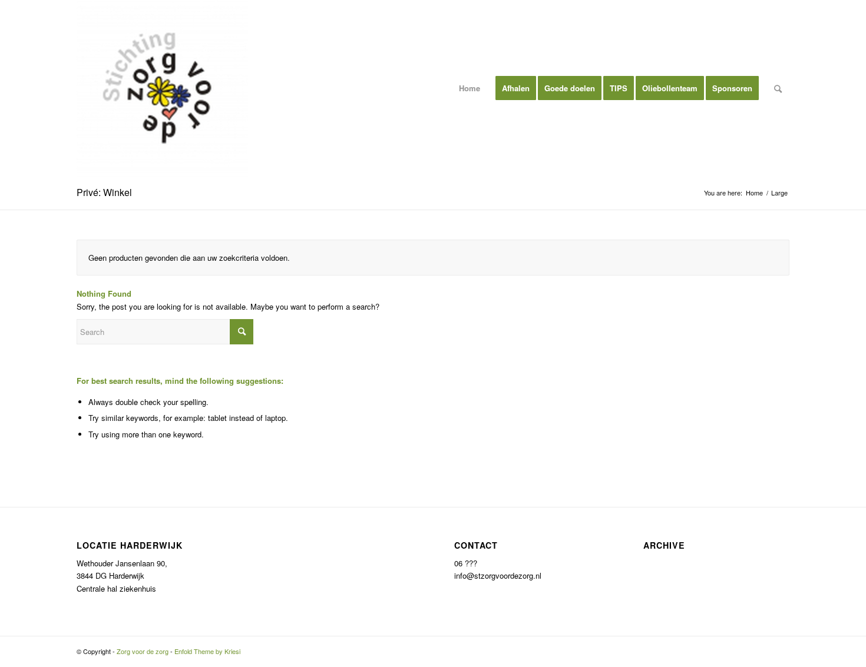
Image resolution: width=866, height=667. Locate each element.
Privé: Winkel (104, 192)
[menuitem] (469, 88)
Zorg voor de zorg (142, 651)
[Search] (777, 88)
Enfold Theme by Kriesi (207, 651)
